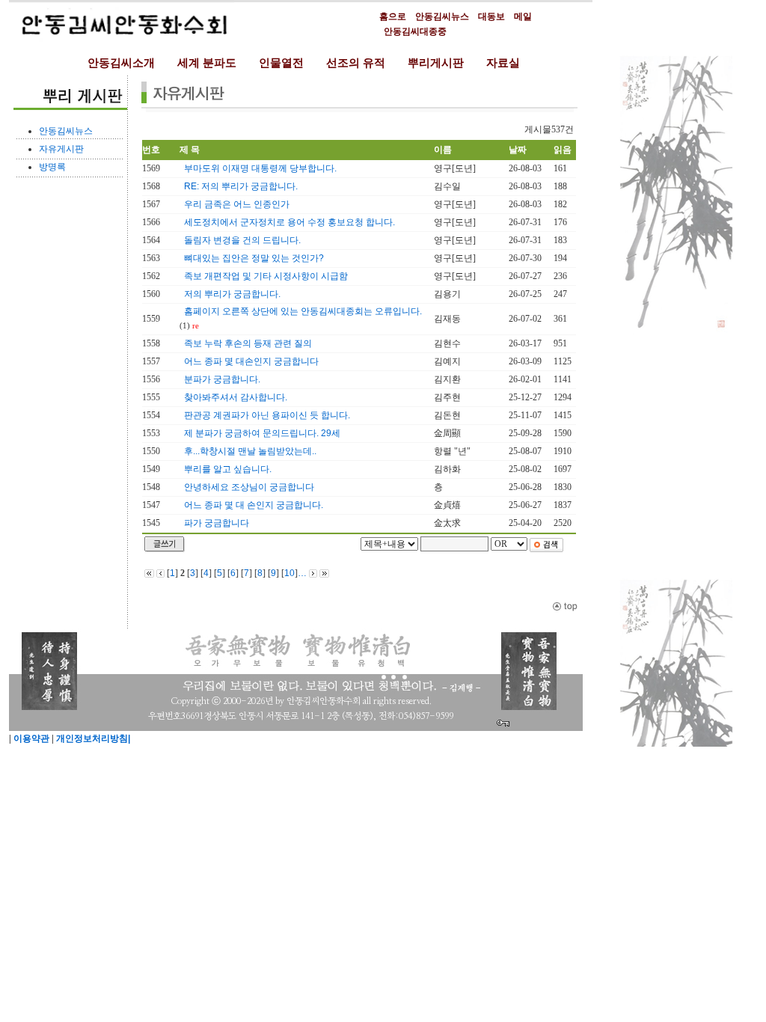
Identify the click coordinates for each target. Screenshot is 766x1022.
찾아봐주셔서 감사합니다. (235, 397)
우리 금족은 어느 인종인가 (236, 204)
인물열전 (281, 63)
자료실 (503, 63)
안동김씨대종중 (415, 31)
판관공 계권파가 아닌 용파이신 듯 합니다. (267, 415)
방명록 (52, 167)
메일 (523, 16)
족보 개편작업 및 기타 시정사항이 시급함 (266, 276)
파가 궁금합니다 (216, 523)
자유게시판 (61, 149)
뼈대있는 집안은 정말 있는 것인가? (254, 258)
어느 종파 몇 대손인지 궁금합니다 (251, 361)
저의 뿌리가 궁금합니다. (232, 294)
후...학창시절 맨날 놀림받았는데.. (250, 451)
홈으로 (392, 16)
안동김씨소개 (121, 63)
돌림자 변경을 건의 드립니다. (242, 240)
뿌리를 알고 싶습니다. (228, 469)
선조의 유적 (355, 63)
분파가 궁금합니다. (222, 379)
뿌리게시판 (436, 63)
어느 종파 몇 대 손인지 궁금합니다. (253, 505)
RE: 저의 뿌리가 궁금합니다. (241, 186)
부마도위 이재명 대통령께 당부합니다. (260, 168)
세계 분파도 (206, 63)
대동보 (491, 16)
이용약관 (30, 738)
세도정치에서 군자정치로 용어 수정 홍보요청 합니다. (289, 222)
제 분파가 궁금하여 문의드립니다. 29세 (262, 433)
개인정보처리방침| (92, 738)
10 (289, 573)
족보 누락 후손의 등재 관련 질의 (248, 343)
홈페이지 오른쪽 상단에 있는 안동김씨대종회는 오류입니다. (303, 311)
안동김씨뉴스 (442, 16)
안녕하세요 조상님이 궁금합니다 (249, 487)
